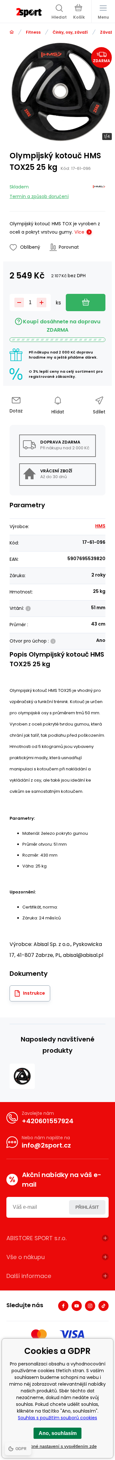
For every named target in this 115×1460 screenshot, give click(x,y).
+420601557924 (47, 1120)
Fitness (33, 32)
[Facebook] (63, 1306)
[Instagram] (90, 1306)
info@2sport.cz (46, 1145)
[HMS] (99, 190)
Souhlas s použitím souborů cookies (57, 1417)
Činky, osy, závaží (70, 32)
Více (79, 232)
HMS (100, 526)
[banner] (28, 12)
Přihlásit (87, 1207)
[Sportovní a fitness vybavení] (12, 32)
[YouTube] (77, 1306)
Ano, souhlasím (58, 1433)
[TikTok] (103, 1306)
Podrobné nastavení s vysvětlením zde (58, 1446)
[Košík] (79, 12)
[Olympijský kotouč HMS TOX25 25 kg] (22, 1076)
